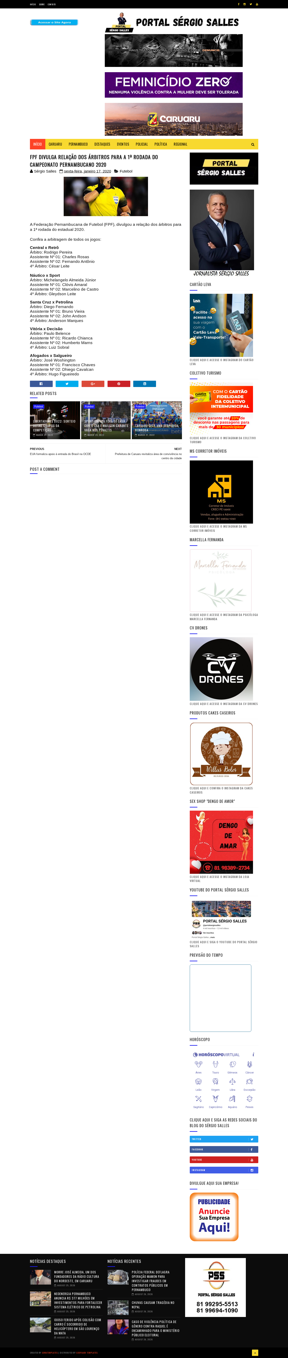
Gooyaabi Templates (87, 1352)
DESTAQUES (102, 144)
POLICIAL (142, 144)
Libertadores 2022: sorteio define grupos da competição (54, 425)
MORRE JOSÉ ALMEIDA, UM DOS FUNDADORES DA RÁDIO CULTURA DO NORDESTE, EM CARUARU (76, 1276)
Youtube (197, 1159)
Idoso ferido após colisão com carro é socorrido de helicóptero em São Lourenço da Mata (77, 1326)
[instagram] (244, 4)
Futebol (126, 171)
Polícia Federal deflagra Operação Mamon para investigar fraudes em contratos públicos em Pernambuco (151, 1281)
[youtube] (257, 4)
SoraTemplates (50, 1352)
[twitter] (250, 4)
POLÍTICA (161, 144)
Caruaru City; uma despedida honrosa (157, 427)
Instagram (198, 1170)
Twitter (196, 1139)
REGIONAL (180, 144)
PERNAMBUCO (78, 144)
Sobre (42, 4)
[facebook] (239, 4)
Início (33, 4)
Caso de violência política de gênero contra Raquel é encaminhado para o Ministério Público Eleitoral (155, 1328)
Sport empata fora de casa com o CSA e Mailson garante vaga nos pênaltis (106, 425)
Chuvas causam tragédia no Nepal (153, 1304)
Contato (52, 4)
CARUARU (55, 144)
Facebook (197, 1149)
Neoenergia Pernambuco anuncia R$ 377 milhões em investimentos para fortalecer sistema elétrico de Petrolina (78, 1300)
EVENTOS (123, 144)
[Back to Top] (255, 1353)
